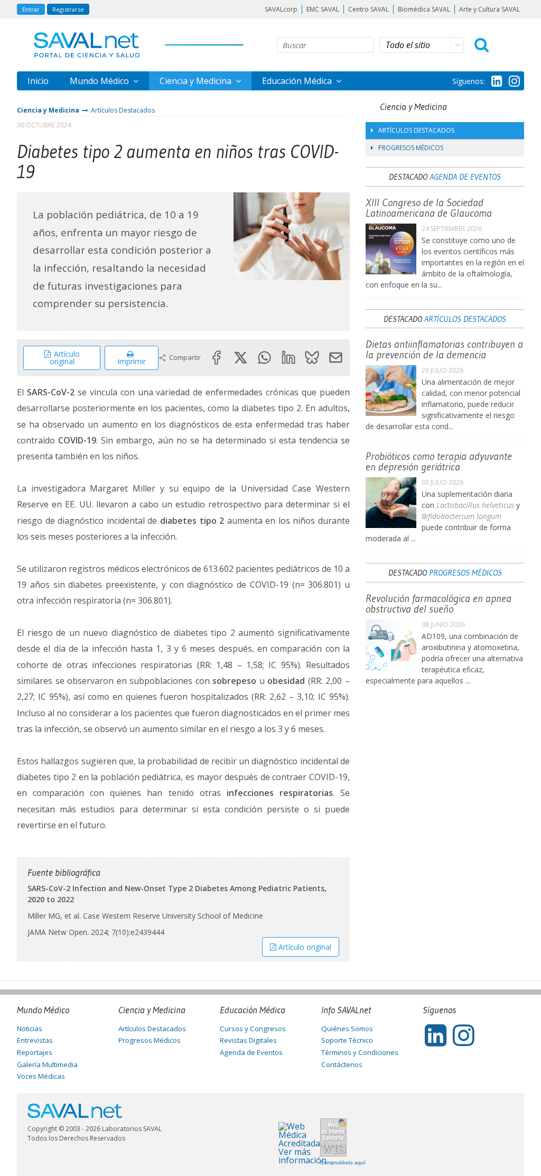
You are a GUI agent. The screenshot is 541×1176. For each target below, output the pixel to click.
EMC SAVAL (322, 9)
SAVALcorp (281, 9)
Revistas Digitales (248, 1040)
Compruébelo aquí (343, 1162)
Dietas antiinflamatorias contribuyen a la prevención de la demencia (444, 349)
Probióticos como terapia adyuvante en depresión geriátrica (439, 461)
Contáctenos (341, 1064)
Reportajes (34, 1052)
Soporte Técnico (347, 1040)
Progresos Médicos (410, 147)
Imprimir (131, 361)
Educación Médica (298, 81)
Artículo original (65, 357)
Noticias (29, 1028)
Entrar (31, 9)
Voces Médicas (41, 1076)
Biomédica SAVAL (424, 9)
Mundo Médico (100, 81)
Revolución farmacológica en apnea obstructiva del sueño (438, 603)
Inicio (38, 81)
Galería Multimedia (47, 1064)
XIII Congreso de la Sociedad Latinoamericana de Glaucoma (429, 207)
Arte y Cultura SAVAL (489, 9)
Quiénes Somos (347, 1028)
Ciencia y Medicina (197, 81)
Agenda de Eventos (465, 176)
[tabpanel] (292, 236)
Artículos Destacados (123, 110)
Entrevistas (35, 1040)
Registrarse (68, 9)
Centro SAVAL (368, 9)
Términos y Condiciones (359, 1052)
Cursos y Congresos (253, 1028)
